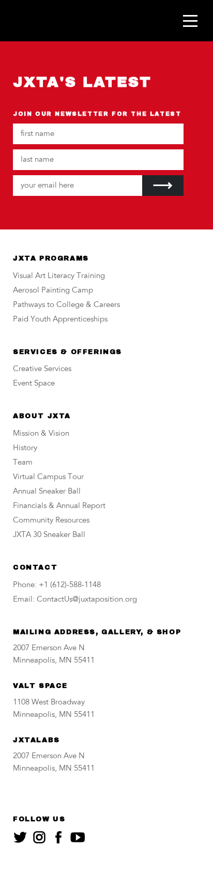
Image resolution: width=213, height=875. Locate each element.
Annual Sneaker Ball (47, 492)
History (25, 448)
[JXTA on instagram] (39, 837)
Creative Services (42, 369)
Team (23, 463)
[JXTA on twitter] (20, 837)
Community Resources (51, 521)
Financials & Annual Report (59, 506)
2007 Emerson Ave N (49, 648)
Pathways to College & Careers (66, 305)
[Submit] (163, 185)
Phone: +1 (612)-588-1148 (57, 585)
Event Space (34, 384)
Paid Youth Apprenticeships (60, 320)
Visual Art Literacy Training (59, 276)
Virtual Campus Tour (48, 477)
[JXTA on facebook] (58, 837)
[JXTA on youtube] (77, 837)
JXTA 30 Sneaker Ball (49, 535)
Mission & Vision (41, 434)
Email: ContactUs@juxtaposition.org (75, 600)
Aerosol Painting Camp (53, 291)
